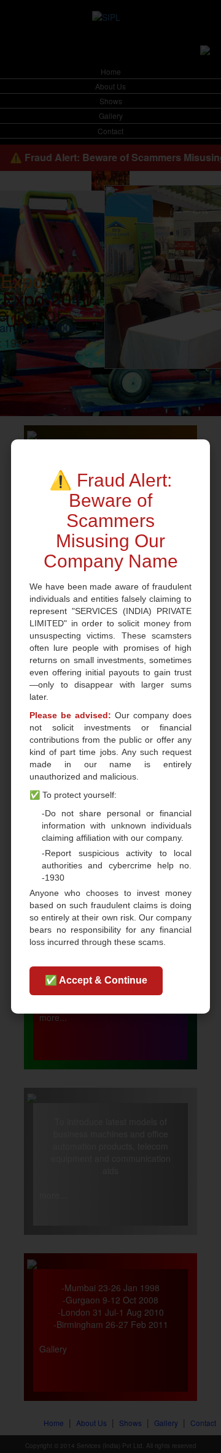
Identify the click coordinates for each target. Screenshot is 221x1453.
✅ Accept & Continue (96, 980)
